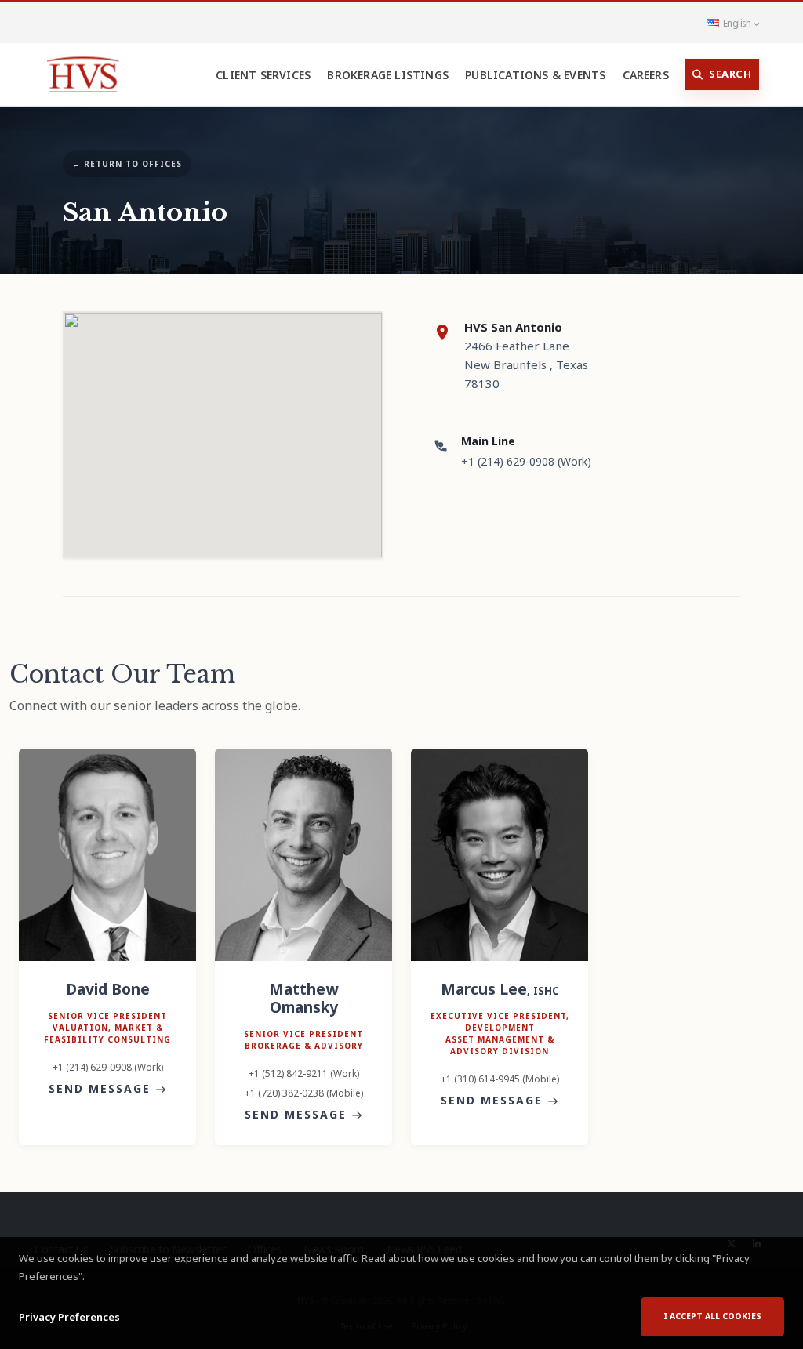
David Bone (108, 988)
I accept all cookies (712, 1316)
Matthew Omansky (303, 997)
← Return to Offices (127, 163)
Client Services (263, 74)
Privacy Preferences (69, 1317)
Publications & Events (535, 74)
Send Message (102, 1088)
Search (730, 74)
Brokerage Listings (388, 74)
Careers (646, 74)
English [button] (737, 22)
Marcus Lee (500, 988)
